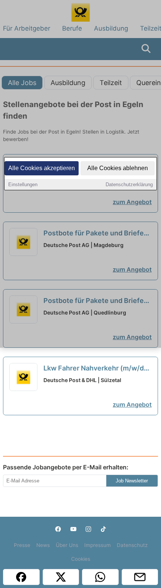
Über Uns (67, 545)
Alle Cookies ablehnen (117, 168)
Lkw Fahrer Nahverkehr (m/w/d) (94, 368)
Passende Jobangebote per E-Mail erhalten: (65, 467)
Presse (22, 545)
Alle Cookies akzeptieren (41, 168)
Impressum (97, 545)
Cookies (80, 559)
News (43, 545)
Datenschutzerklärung (129, 184)
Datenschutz (132, 545)
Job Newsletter (132, 481)
